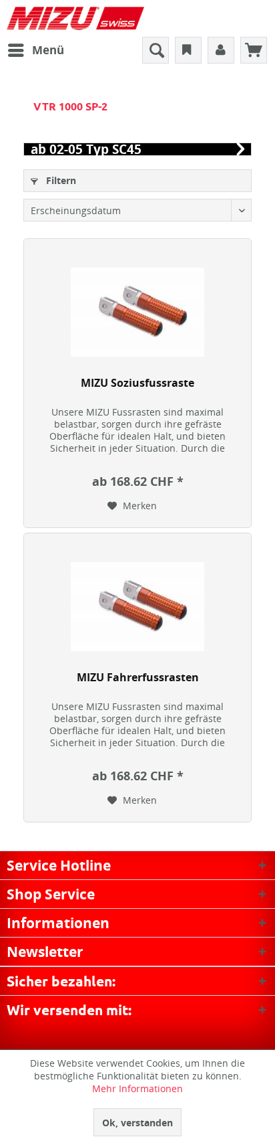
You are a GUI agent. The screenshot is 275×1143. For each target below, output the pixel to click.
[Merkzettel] (188, 50)
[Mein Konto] (221, 50)
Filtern (59, 180)
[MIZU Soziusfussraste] (137, 312)
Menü (48, 50)
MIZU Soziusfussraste (137, 383)
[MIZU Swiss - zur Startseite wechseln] (75, 18)
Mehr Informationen (137, 1088)
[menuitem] (35, 50)
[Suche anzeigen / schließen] (155, 50)
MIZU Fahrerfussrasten (138, 678)
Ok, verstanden (137, 1122)
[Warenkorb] (253, 50)
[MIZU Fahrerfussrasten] (137, 607)
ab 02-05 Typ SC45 (86, 149)
